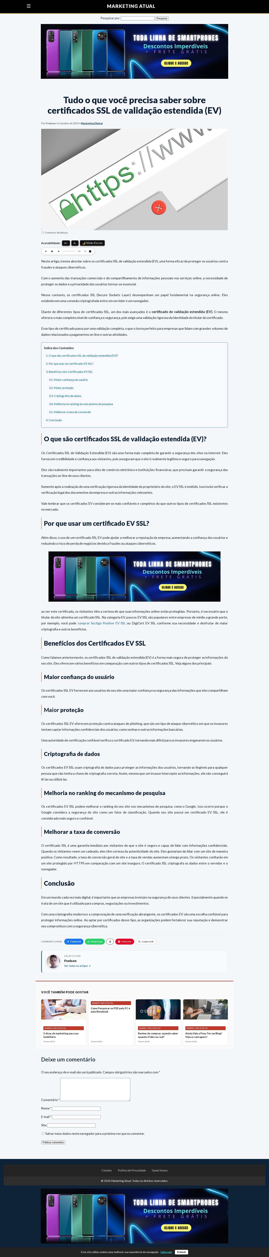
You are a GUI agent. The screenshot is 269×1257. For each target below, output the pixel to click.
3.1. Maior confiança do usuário (68, 379)
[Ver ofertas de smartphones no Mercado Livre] (134, 52)
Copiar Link (148, 941)
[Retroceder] (46, 251)
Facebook (75, 941)
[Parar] (90, 251)
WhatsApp (96, 941)
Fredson (70, 961)
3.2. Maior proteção (61, 387)
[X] (110, 942)
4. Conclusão (54, 420)
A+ (66, 243)
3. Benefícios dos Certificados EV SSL (69, 371)
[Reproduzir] (52, 251)
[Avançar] (58, 251)
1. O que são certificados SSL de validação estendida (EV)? (82, 355)
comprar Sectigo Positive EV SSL (102, 623)
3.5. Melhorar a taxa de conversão (70, 412)
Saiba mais (166, 1252)
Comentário (50, 1100)
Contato (107, 1170)
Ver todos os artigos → (77, 965)
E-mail (46, 1117)
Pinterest (126, 941)
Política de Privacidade (132, 1170)
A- (75, 243)
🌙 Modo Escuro (92, 242)
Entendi (181, 1252)
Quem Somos (160, 1170)
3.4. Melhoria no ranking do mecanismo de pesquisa (81, 404)
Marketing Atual (131, 6)
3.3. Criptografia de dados (65, 395)
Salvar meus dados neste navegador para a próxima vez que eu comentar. (95, 1133)
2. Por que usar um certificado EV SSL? (70, 363)
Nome (46, 1108)
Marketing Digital (92, 123)
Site (43, 1125)
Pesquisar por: (110, 18)
